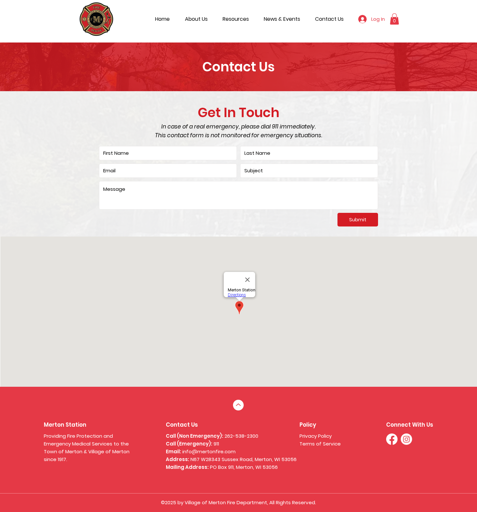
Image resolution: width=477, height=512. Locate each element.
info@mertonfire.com (209, 451)
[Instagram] (406, 439)
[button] (394, 19)
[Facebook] (392, 439)
